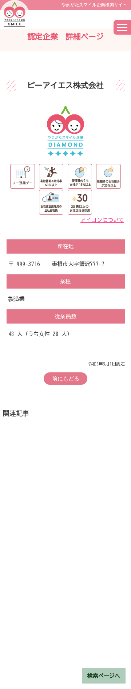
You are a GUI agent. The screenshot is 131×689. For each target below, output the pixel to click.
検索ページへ (103, 675)
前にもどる (65, 378)
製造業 (16, 299)
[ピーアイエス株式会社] (65, 130)
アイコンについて (102, 220)
